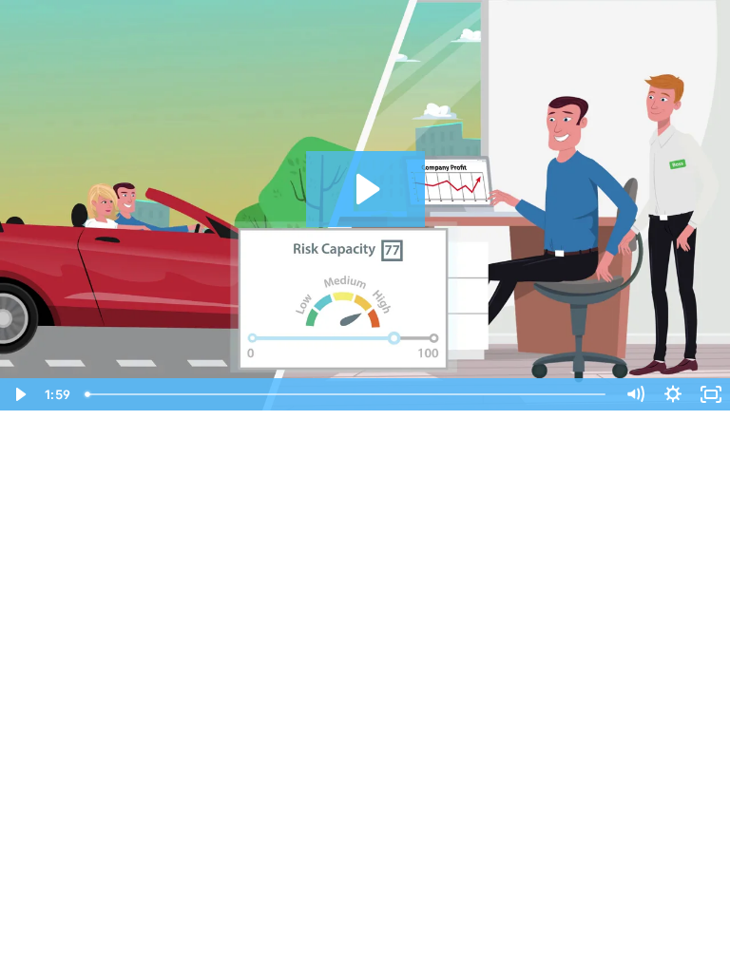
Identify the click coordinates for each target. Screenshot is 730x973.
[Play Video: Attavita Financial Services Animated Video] (365, 189)
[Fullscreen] (711, 394)
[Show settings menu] (673, 394)
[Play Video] (19, 394)
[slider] (346, 394)
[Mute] (635, 394)
